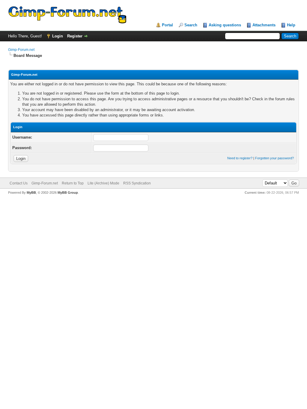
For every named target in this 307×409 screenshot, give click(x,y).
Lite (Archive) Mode (103, 183)
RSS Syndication (137, 183)
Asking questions (225, 25)
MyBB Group (68, 192)
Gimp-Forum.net (21, 50)
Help (291, 25)
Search (190, 25)
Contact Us (19, 183)
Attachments (264, 25)
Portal (167, 25)
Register (74, 36)
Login (57, 36)
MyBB (31, 192)
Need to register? (239, 158)
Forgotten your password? (274, 158)
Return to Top (73, 183)
